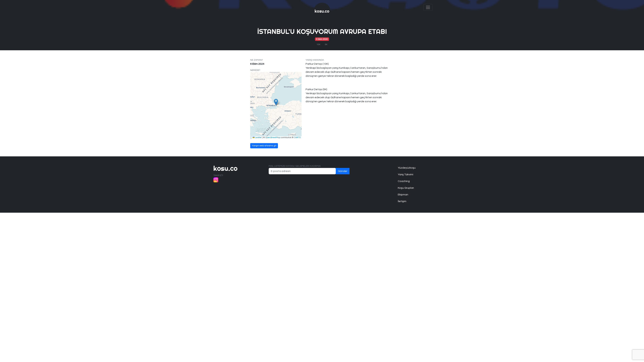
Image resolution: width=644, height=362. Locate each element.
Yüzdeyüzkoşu (407, 167)
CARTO (297, 137)
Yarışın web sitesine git (264, 145)
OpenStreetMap (272, 137)
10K (318, 44)
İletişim (402, 201)
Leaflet (258, 137)
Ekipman (403, 194)
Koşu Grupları (406, 188)
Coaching (404, 181)
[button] (276, 102)
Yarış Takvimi (405, 174)
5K (326, 44)
